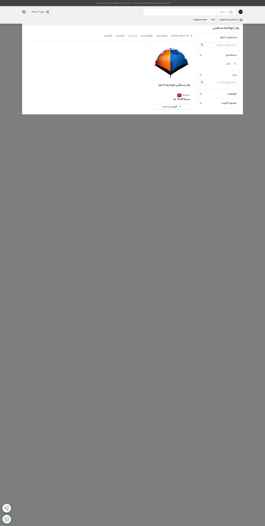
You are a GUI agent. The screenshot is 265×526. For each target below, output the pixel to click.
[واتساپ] (6, 519)
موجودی (232, 93)
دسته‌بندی (231, 55)
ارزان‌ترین (120, 35)
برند (234, 74)
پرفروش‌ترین (146, 35)
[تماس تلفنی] (6, 508)
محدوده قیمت (229, 103)
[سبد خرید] (24, 12)
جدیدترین (132, 35)
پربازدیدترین (161, 35)
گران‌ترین (108, 35)
